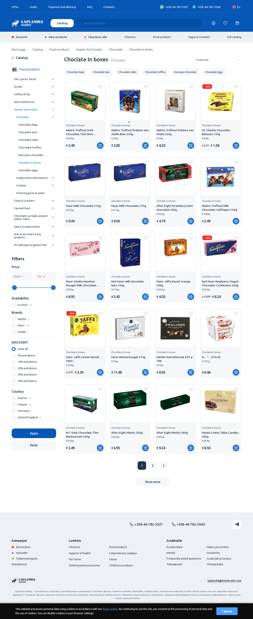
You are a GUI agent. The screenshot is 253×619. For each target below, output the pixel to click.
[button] (129, 122)
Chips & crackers (24, 200)
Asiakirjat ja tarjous (219, 558)
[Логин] (213, 23)
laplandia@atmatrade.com (224, 580)
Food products (162, 37)
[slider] (14, 287)
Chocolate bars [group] (101, 72)
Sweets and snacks (26, 109)
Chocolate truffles (29, 147)
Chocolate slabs (28, 139)
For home (75, 559)
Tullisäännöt (174, 564)
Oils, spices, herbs (25, 79)
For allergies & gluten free (30, 244)
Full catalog (234, 37)
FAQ (89, 7)
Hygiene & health (199, 37)
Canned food (22, 208)
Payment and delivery (62, 7)
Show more (152, 482)
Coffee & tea (22, 94)
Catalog (62, 23)
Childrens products (121, 565)
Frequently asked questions (184, 558)
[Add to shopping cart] (100, 145)
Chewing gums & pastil (30, 193)
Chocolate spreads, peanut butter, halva (31, 217)
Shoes (113, 559)
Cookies (21, 185)
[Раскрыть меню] (53, 79)
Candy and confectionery (31, 177)
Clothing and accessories (84, 565)
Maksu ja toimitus (218, 547)
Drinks (18, 86)
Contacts (109, 7)
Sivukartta (213, 552)
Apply (34, 433)
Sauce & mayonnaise (27, 226)
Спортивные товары (123, 553)
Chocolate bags (28, 124)
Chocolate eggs (28, 170)
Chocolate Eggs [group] (214, 72)
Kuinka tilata (174, 547)
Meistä (171, 552)
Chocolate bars (27, 132)
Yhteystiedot (215, 564)
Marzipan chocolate (30, 155)
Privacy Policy (110, 609)
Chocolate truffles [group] (155, 72)
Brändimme (19, 564)
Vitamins (130, 37)
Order (33, 7)
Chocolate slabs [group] (127, 72)
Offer (15, 7)
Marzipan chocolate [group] (185, 72)
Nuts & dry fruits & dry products (27, 236)
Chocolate (22, 117)
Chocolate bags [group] (75, 72)
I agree (227, 611)
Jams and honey (24, 101)
